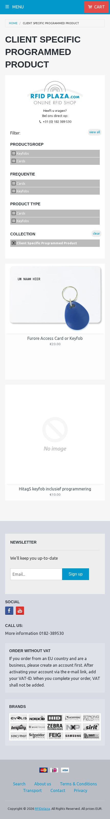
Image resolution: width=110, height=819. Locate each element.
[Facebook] (9, 611)
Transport (32, 790)
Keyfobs (22, 153)
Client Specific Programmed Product (51, 23)
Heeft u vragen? (55, 110)
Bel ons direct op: (55, 115)
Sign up (76, 574)
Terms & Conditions (78, 784)
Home (13, 23)
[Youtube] (20, 611)
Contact (57, 790)
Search (19, 784)
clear (96, 233)
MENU (17, 7)
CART (99, 7)
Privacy (80, 790)
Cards (20, 161)
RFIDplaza (42, 808)
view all (94, 132)
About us (42, 784)
